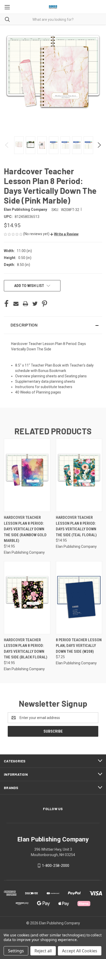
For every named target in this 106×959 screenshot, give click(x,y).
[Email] (16, 303)
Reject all (43, 951)
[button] (64, 234)
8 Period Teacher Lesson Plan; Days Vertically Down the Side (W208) (79, 646)
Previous (7, 145)
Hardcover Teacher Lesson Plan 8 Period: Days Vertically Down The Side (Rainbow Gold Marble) (25, 529)
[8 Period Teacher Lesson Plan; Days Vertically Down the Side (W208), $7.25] (79, 597)
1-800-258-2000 (55, 865)
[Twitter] (35, 303)
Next (98, 145)
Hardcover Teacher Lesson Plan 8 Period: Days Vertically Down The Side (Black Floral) (25, 649)
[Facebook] (6, 303)
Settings (16, 951)
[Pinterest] (44, 303)
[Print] (25, 303)
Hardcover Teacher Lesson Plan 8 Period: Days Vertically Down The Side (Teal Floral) (76, 526)
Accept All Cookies (79, 951)
